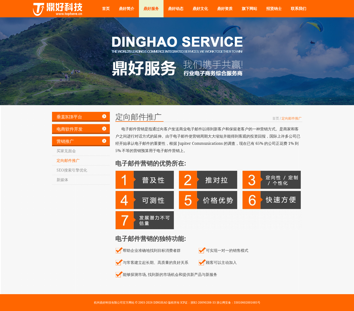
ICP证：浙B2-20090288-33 (198, 302)
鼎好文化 (200, 8)
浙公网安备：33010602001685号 (238, 302)
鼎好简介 (126, 8)
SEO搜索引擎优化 (72, 170)
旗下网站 (249, 8)
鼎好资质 (225, 8)
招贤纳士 (274, 8)
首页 (106, 8)
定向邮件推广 (68, 160)
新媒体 (62, 179)
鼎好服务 (151, 8)
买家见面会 (66, 150)
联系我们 (298, 8)
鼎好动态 (176, 8)
